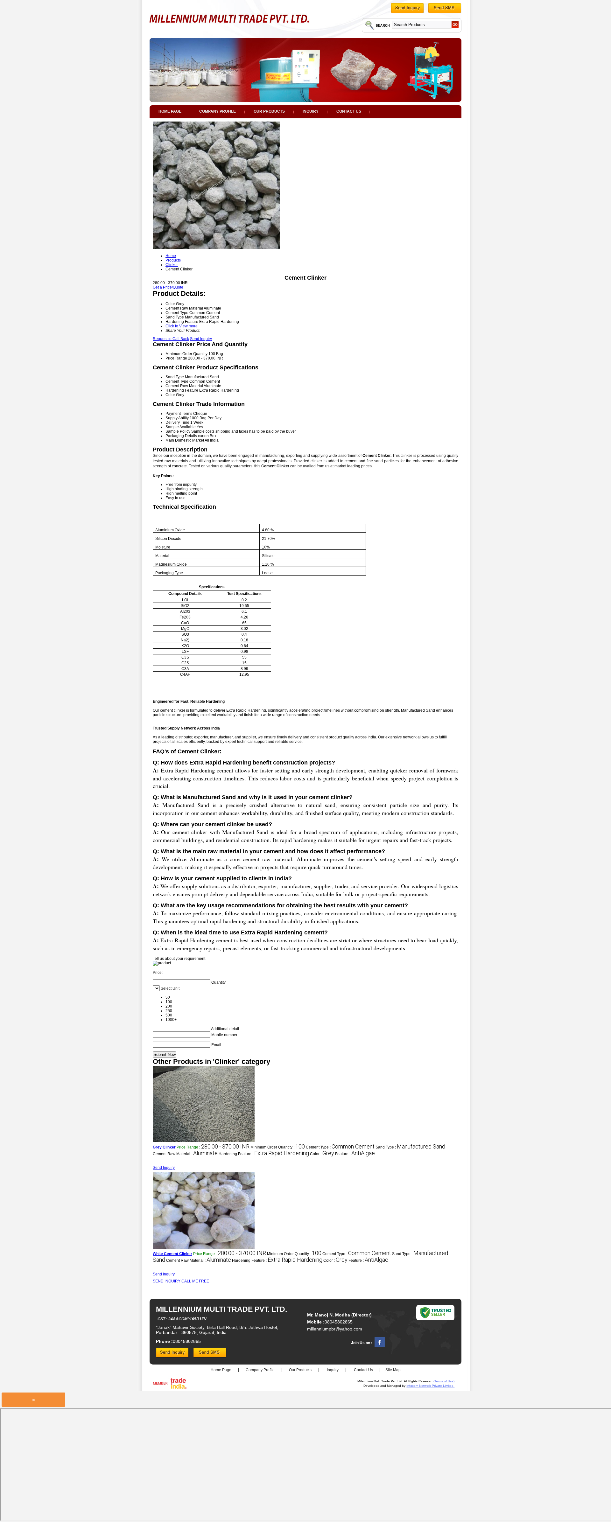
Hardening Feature (181, 390)
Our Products (269, 111)
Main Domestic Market (184, 440)
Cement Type (176, 381)
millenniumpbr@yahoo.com (334, 1328)
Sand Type (174, 377)
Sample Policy (177, 431)
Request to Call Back (171, 339)
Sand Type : (410, 1147)
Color (170, 395)
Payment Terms (178, 413)
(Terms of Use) (443, 1381)
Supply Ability (177, 418)
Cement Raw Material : (185, 1154)
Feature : (355, 1154)
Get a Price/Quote (168, 287)
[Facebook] (380, 1345)
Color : (322, 1154)
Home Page (169, 111)
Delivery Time (177, 422)
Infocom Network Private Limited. (430, 1385)
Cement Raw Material (184, 386)
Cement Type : (340, 1147)
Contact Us (348, 111)
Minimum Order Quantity (186, 354)
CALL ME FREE (195, 1281)
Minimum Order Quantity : (277, 1147)
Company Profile (217, 111)
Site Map (393, 1370)
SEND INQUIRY (166, 1281)
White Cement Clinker (172, 1254)
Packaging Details (181, 436)
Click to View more (181, 326)
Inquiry (311, 111)
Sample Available (180, 427)
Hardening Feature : (264, 1154)
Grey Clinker (164, 1147)
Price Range (176, 358)
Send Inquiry (201, 339)
